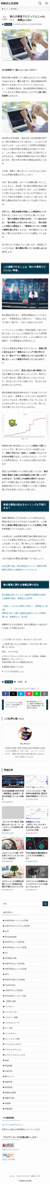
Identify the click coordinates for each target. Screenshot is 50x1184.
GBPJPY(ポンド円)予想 (14, 964)
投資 (7, 1060)
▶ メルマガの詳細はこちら (13, 671)
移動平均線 (9, 1098)
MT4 (7, 974)
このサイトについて (23, 1176)
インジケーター (11, 1012)
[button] (5, 693)
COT (7, 931)
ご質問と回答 (10, 1001)
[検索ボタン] (40, 3)
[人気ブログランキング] (8, 1147)
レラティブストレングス (15, 1055)
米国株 (8, 1103)
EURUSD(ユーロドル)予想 (15, 947)
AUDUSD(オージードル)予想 (16, 920)
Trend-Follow (10, 985)
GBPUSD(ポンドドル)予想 (16, 969)
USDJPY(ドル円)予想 (13, 990)
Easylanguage (11, 937)
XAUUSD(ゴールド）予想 (15, 996)
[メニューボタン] (46, 3)
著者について (35, 1176)
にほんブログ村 (8, 1159)
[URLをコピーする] (44, 693)
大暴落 (19, 682)
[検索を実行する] (45, 903)
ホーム (12, 1176)
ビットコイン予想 (12, 1039)
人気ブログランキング (10, 1149)
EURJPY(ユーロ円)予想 (14, 942)
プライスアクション (13, 1050)
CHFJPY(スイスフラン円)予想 (17, 926)
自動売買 (8, 1109)
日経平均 (8, 1071)
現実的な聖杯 (10, 1093)
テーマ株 (8, 1028)
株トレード (9, 1076)
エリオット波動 (11, 1017)
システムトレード (12, 1023)
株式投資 (8, 24)
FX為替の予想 (11, 958)
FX (6, 953)
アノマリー (9, 1007)
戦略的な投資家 (9, 3)
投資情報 (8, 1066)
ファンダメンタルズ (13, 1044)
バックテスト (10, 1033)
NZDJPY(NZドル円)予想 (15, 980)
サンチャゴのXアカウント (12, 1125)
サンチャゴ (25, 744)
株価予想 (8, 1082)
